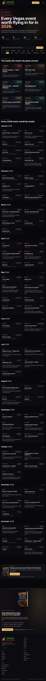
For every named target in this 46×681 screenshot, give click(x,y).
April (24, 50)
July (36, 50)
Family (25, 644)
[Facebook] (3, 648)
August (41, 50)
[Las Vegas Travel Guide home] (8, 2)
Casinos (3, 656)
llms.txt (33, 679)
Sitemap (3, 673)
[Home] (12, 639)
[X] (5, 648)
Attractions (4, 658)
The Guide (36, 2)
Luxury (25, 640)
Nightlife (3, 654)
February (13, 50)
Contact (3, 672)
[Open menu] (43, 3)
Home (2, 12)
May (28, 50)
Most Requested (27, 654)
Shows (3, 652)
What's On (4, 668)
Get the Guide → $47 (7, 629)
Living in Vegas (4, 670)
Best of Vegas (4, 666)
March (19, 50)
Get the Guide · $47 (15, 574)
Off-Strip (25, 646)
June (32, 50)
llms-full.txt (36, 679)
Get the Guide (39, 47)
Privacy (40, 679)
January (7, 50)
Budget (25, 642)
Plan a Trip (26, 652)
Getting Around (26, 658)
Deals (25, 656)
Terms (43, 679)
